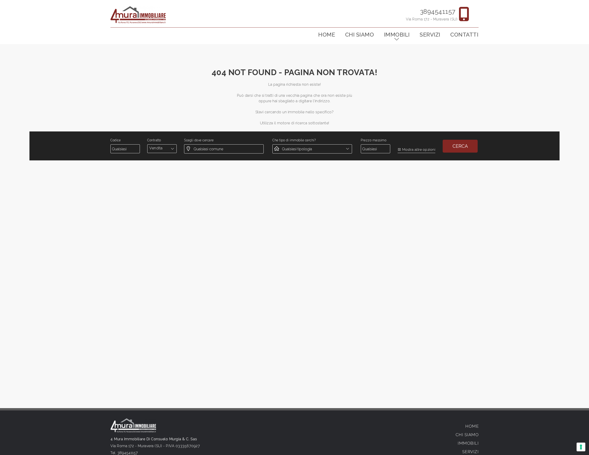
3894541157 (438, 11)
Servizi (430, 34)
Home (326, 34)
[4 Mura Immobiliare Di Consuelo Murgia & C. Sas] (138, 14)
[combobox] (161, 148)
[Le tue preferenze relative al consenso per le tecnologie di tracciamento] (581, 447)
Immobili (397, 34)
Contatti (464, 34)
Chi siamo (359, 34)
